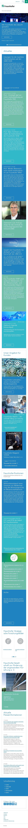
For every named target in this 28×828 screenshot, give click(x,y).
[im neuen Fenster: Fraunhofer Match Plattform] (14, 404)
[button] (7, 44)
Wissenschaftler (9, 790)
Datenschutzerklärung (9, 821)
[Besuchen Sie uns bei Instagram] (16, 804)
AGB (4, 818)
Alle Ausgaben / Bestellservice (11, 465)
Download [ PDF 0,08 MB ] (10, 513)
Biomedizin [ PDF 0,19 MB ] (10, 578)
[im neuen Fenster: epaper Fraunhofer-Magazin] (14, 441)
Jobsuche (6, 812)
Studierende (8, 786)
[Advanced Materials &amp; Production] (14, 558)
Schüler (7, 788)
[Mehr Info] (14, 210)
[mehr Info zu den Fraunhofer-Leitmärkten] (14, 367)
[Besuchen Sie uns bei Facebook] (5, 804)
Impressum (6, 819)
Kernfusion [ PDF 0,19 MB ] (10, 573)
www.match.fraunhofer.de (10, 427)
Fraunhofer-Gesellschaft (6, 10)
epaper (6, 460)
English (18, 1)
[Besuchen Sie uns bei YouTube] (13, 804)
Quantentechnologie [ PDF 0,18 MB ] (12, 586)
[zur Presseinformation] (14, 316)
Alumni (7, 792)
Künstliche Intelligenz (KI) (15, 650)
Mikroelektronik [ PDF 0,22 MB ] (12, 584)
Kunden (7, 784)
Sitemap (5, 814)
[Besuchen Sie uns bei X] (7, 804)
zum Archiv (9, 623)
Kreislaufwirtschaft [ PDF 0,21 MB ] (12, 571)
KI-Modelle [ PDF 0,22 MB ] (10, 575)
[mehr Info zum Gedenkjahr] (14, 243)
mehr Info (6, 37)
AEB (4, 816)
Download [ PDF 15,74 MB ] (11, 463)
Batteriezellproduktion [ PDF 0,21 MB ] (13, 569)
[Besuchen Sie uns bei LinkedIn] (10, 804)
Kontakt (6, 706)
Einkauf (5, 815)
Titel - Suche (23, 1)
